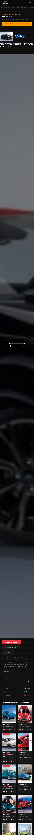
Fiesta (17, 7)
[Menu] (30, 3)
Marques (7, 7)
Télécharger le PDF (11, 647)
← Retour (7, 652)
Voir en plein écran (11, 642)
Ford (13, 7)
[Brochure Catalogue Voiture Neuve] (5, 3)
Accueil (2, 7)
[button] (17, 346)
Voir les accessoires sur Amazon (17, 24)
